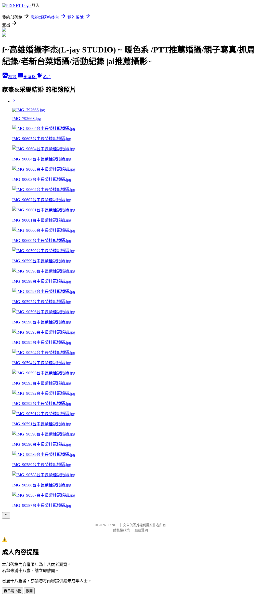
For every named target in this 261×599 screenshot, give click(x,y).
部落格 (30, 77)
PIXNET (112, 525)
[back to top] (6, 515)
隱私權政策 (121, 530)
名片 (47, 77)
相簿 (12, 77)
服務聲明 (141, 530)
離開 (29, 591)
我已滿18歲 (12, 591)
